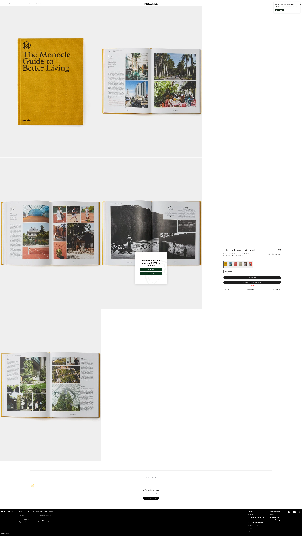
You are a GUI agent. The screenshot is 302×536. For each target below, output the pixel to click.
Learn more (279, 10)
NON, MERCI (151, 273)
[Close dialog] (165, 253)
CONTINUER (151, 269)
